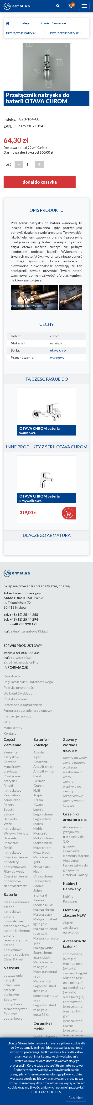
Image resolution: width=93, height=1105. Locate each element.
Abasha (39, 752)
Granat (38, 785)
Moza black (41, 852)
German (39, 781)
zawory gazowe (74, 762)
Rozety (9, 805)
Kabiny (68, 896)
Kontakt (10, 733)
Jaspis (37, 795)
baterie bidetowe (16, 926)
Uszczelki (10, 838)
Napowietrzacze (15, 886)
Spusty (9, 809)
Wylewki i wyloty (16, 833)
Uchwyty (10, 819)
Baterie (10, 894)
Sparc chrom (42, 952)
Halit (36, 790)
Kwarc (38, 805)
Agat (37, 757)
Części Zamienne (54, 23)
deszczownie (13, 975)
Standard (40, 895)
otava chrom (59, 350)
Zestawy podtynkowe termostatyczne (15, 1004)
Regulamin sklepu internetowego (28, 682)
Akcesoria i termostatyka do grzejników (75, 865)
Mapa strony (13, 728)
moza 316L (41, 1014)
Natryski (11, 967)
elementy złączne (76, 856)
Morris (38, 824)
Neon (37, 871)
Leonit (38, 809)
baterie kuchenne (17, 931)
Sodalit (38, 886)
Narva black (41, 867)
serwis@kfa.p (21, 657)
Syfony (9, 814)
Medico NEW (43, 905)
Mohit (37, 828)
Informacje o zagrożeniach (23, 705)
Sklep (25, 23)
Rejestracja (12, 676)
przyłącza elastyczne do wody (73, 772)
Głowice (10, 762)
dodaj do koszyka (40, 182)
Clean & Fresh (14, 959)
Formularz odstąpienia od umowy (28, 710)
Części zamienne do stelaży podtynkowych (16, 862)
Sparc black (41, 957)
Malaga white (43, 948)
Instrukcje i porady (17, 716)
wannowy (57, 357)
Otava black (42, 881)
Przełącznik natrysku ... (66, 33)
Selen (37, 890)
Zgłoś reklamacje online (21, 662)
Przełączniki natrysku (22, 33)
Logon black (42, 819)
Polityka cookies (16, 699)
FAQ (7, 722)
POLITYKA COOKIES (46, 1092)
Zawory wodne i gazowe (70, 744)
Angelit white (43, 771)
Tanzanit (39, 900)
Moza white (42, 981)
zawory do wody (75, 758)
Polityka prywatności (19, 687)
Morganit (40, 833)
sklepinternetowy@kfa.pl (29, 631)
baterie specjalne (16, 954)
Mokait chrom (43, 838)
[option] (46, 67)
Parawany (70, 901)
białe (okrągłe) (73, 997)
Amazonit (40, 762)
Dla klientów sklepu (18, 693)
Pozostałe (11, 843)
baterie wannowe (17, 902)
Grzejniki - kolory (75, 875)
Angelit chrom (43, 766)
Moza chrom (42, 848)
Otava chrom (43, 876)
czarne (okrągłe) (75, 973)
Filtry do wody (14, 871)
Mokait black (42, 843)
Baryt (37, 776)
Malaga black (42, 914)
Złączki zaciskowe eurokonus (71, 927)
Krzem (38, 800)
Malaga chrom (43, 910)
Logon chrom (43, 814)
